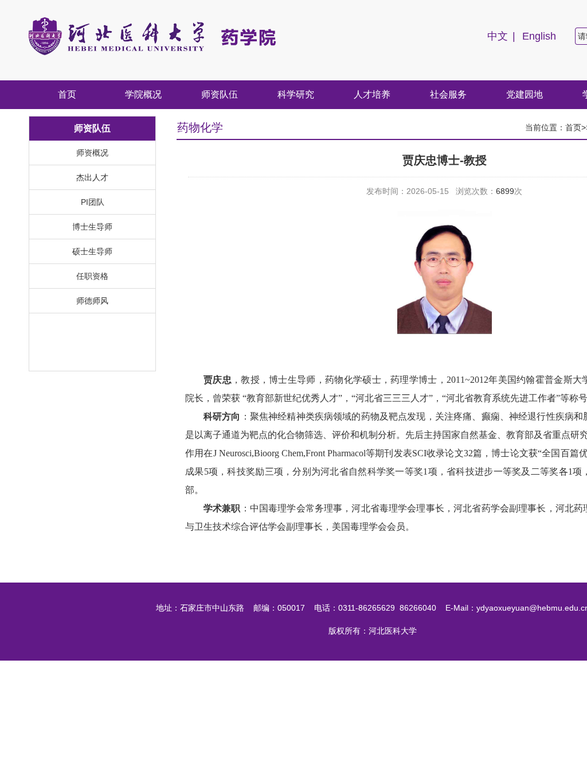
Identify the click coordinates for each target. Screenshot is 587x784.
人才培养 (372, 94)
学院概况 (143, 94)
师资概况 (92, 152)
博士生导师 (92, 226)
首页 (67, 94)
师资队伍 (219, 94)
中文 (497, 36)
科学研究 (295, 94)
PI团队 (92, 202)
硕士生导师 (92, 251)
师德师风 (92, 300)
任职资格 (92, 276)
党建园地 (524, 94)
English (539, 36)
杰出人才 (92, 177)
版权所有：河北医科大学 (372, 630)
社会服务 (448, 94)
